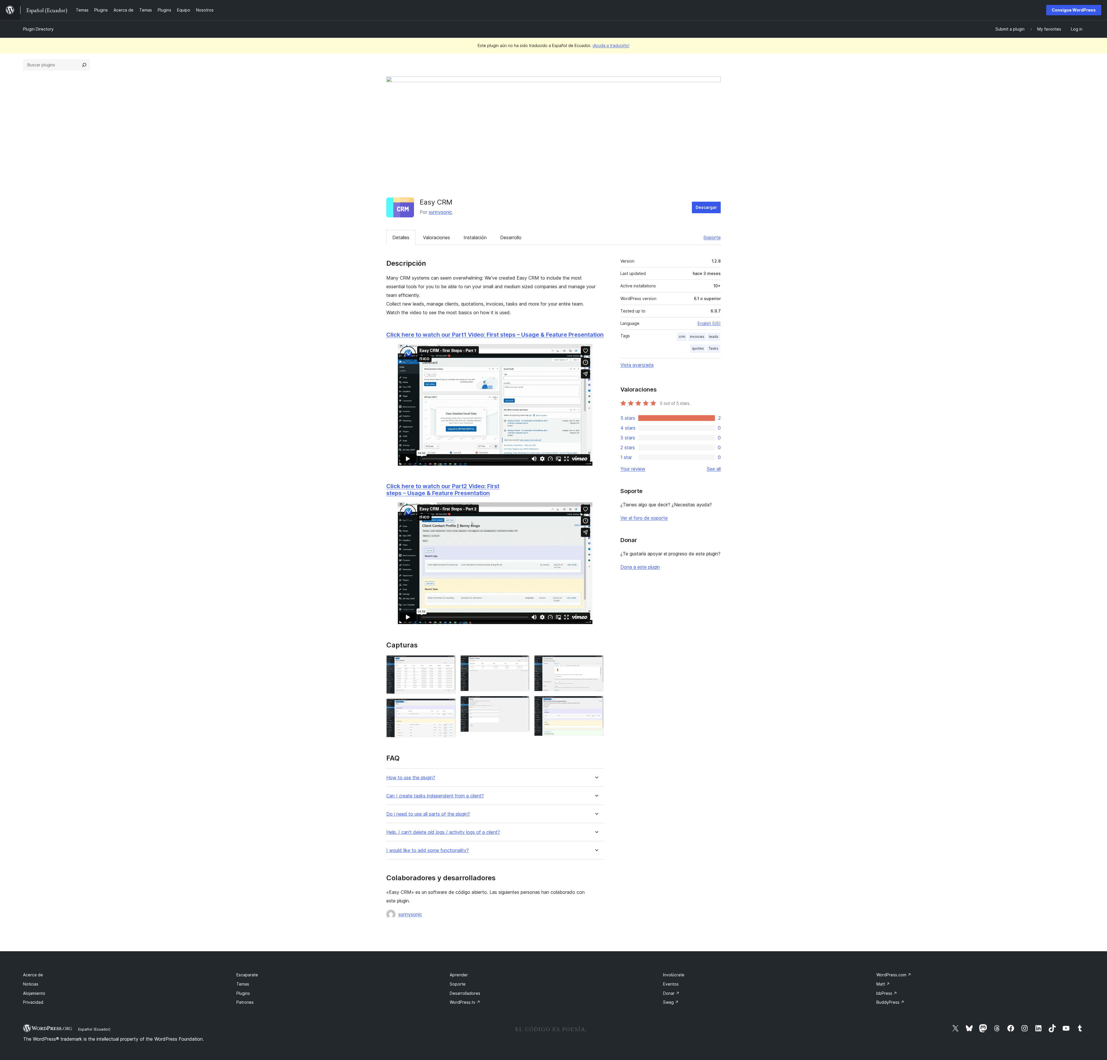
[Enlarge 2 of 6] (448, 706)
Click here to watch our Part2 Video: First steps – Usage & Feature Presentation (442, 490)
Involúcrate (673, 974)
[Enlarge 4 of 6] (522, 704)
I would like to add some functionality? (427, 850)
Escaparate (247, 974)
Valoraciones (436, 237)
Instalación (475, 237)
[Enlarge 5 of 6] (596, 663)
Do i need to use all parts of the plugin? (428, 814)
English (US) (709, 323)
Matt (883, 984)
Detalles (400, 237)
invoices (697, 336)
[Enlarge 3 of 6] (522, 663)
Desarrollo (511, 237)
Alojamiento (34, 993)
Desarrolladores (465, 993)
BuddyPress (890, 1002)
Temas (242, 984)
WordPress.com (893, 974)
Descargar (706, 207)
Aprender (459, 974)
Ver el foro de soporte (644, 518)
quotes (698, 348)
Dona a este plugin (640, 567)
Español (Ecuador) (94, 1029)
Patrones (245, 1002)
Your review (632, 469)
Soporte (712, 237)
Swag (671, 1002)
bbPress (886, 993)
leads (713, 336)
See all (714, 469)
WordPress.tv (465, 1002)
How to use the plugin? (410, 777)
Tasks (713, 348)
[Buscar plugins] (84, 65)
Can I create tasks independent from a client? (435, 796)
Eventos (671, 984)
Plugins (243, 993)
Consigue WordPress (1074, 10)
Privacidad (33, 1002)
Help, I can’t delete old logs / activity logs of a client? (443, 832)
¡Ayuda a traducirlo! (610, 45)
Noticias (30, 984)
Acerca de (33, 974)
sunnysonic (440, 212)
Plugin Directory (38, 29)
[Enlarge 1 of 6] (448, 663)
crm (682, 336)
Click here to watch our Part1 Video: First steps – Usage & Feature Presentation (495, 334)
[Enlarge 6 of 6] (596, 704)
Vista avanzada (637, 365)
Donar (671, 993)
